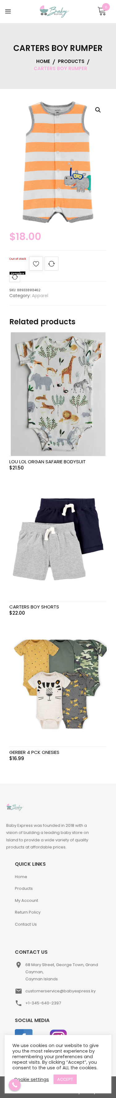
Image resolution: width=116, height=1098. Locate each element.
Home (21, 877)
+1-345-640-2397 (43, 1003)
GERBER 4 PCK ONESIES (34, 752)
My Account (26, 900)
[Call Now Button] (15, 1085)
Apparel (40, 295)
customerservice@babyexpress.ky (60, 991)
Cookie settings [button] (31, 1079)
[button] (98, 110)
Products (24, 888)
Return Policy (28, 912)
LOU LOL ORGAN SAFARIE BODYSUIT (47, 461)
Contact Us (26, 924)
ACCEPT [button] (65, 1079)
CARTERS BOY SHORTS (34, 606)
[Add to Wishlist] (36, 265)
